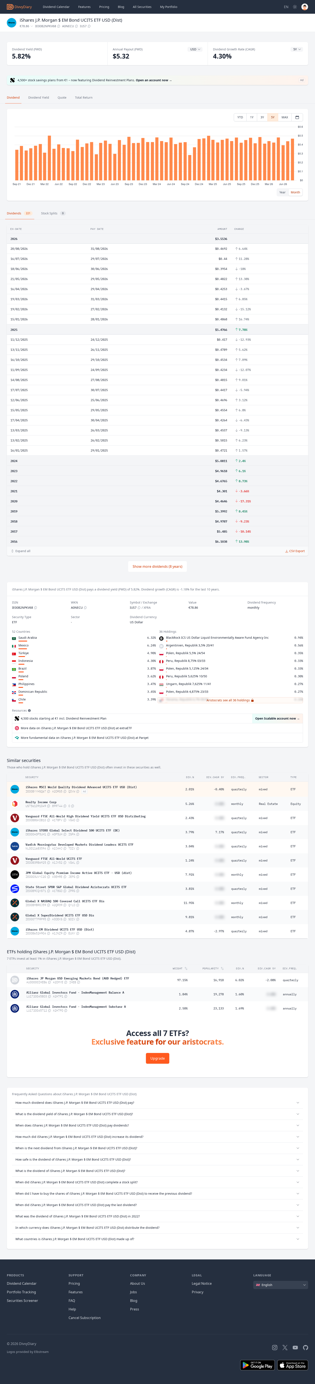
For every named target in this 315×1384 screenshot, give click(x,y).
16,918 (218, 980)
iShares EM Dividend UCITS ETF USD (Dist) (60, 929)
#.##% (219, 804)
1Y (252, 117)
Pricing (104, 7)
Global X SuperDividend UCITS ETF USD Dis (60, 915)
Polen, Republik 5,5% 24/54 (185, 653)
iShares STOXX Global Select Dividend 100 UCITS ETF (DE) (73, 830)
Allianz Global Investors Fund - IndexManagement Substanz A (76, 1006)
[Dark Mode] (295, 7)
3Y (262, 117)
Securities (142, 7)
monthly (237, 804)
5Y (272, 117)
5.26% (189, 804)
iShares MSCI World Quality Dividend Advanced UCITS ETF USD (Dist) (81, 787)
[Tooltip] (29, 710)
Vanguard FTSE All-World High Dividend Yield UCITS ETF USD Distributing (86, 816)
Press (134, 1309)
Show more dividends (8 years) (157, 566)
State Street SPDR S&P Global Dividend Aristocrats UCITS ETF (76, 886)
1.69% (239, 1008)
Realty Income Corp (41, 802)
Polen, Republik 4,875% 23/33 (187, 692)
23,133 (218, 1008)
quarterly (239, 789)
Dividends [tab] (18, 213)
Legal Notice (202, 1283)
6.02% (239, 980)
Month (295, 192)
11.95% (189, 903)
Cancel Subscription (85, 1317)
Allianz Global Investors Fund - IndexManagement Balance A (75, 992)
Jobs (133, 1292)
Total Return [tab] (84, 97)
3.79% (189, 832)
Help (72, 1309)
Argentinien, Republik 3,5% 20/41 (190, 645)
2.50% (183, 1008)
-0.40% (219, 789)
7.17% (219, 832)
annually (290, 994)
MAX (285, 117)
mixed (263, 789)
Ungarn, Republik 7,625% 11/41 (188, 684)
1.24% (189, 860)
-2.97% (219, 931)
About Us (137, 1283)
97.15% (182, 980)
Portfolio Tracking (21, 1292)
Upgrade (157, 1058)
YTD (240, 117)
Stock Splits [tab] (52, 213)
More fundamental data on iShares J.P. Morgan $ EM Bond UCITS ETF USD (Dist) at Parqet (84, 738)
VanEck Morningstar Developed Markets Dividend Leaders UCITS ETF (80, 844)
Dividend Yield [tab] (38, 97)
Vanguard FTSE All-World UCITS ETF (54, 858)
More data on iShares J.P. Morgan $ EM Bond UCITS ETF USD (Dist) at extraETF (76, 728)
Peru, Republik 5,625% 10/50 (186, 676)
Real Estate (268, 804)
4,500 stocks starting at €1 (63, 718)
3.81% (189, 889)
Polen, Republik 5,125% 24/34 (187, 668)
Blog (133, 1300)
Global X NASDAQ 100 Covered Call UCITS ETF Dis (65, 901)
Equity (296, 804)
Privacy (197, 1292)
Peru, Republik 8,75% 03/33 (185, 661)
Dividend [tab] (13, 97)
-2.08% (270, 980)
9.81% (189, 917)
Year (282, 192)
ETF (293, 789)
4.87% (189, 931)
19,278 (218, 994)
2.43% (189, 818)
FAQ (72, 1300)
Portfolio (168, 7)
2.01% (189, 789)
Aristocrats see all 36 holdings (228, 700)
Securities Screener (22, 1300)
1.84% (183, 994)
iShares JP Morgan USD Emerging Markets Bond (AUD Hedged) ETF (77, 978)
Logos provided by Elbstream (28, 1352)
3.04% (189, 846)
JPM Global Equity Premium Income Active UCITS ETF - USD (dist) (79, 872)
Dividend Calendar (56, 7)
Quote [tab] (62, 97)
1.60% (239, 994)
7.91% (189, 874)
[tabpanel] (157, 155)
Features (84, 7)
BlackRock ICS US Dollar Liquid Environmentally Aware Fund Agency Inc (217, 638)
